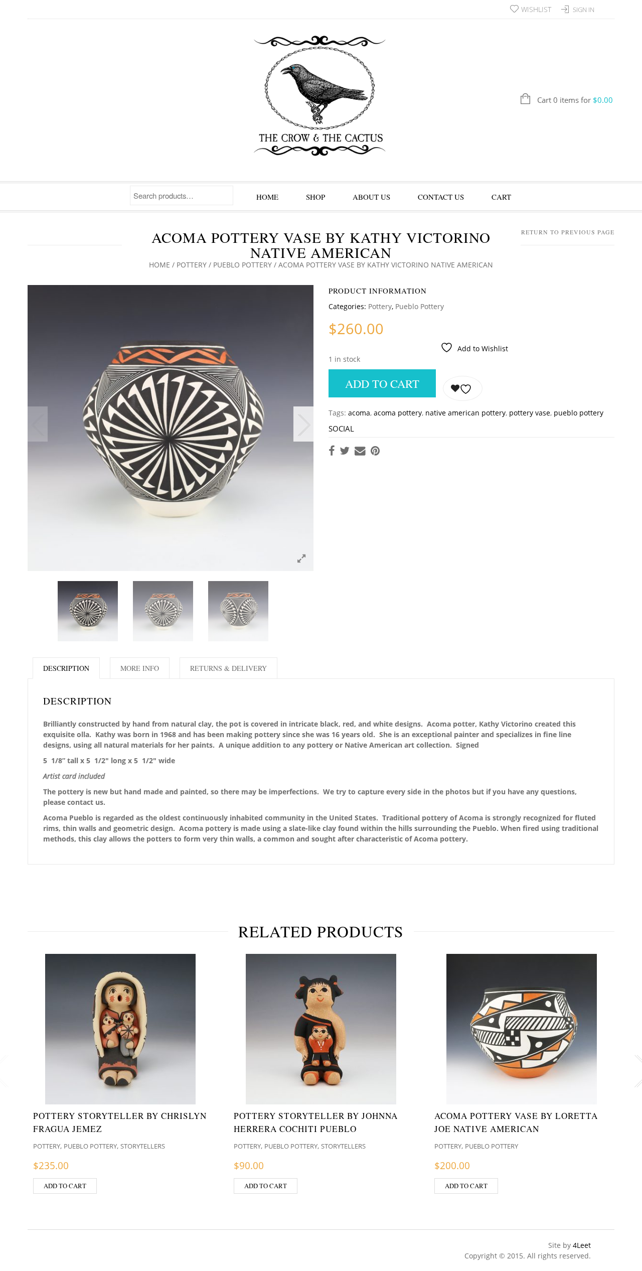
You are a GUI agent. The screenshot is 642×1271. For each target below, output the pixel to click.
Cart (501, 197)
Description (66, 668)
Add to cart (382, 383)
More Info (139, 668)
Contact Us (441, 197)
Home (267, 197)
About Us (371, 197)
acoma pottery (398, 412)
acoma (359, 412)
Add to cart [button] (65, 1185)
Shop (315, 197)
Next (303, 424)
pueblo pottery (578, 412)
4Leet (582, 1245)
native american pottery (465, 412)
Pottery (192, 264)
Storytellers (142, 1146)
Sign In (583, 9)
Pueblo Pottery (242, 264)
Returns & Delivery (228, 668)
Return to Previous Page (567, 232)
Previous (38, 424)
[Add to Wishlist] (463, 388)
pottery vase (529, 412)
